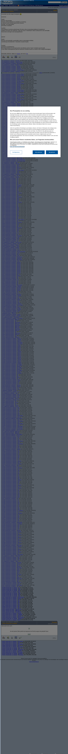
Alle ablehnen (38, 152)
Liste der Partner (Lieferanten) (17, 146)
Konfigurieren (16, 152)
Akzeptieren (52, 152)
